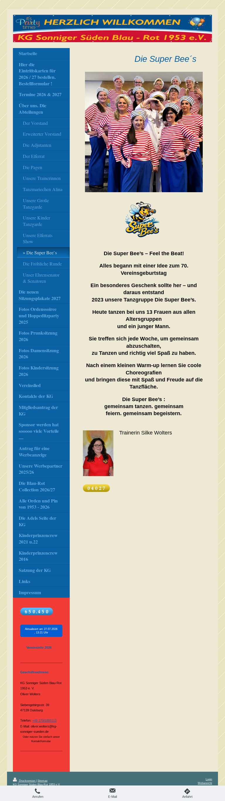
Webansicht (205, 783)
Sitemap (42, 780)
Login (209, 779)
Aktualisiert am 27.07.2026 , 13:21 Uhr (41, 631)
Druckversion (27, 780)
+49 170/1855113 (44, 720)
